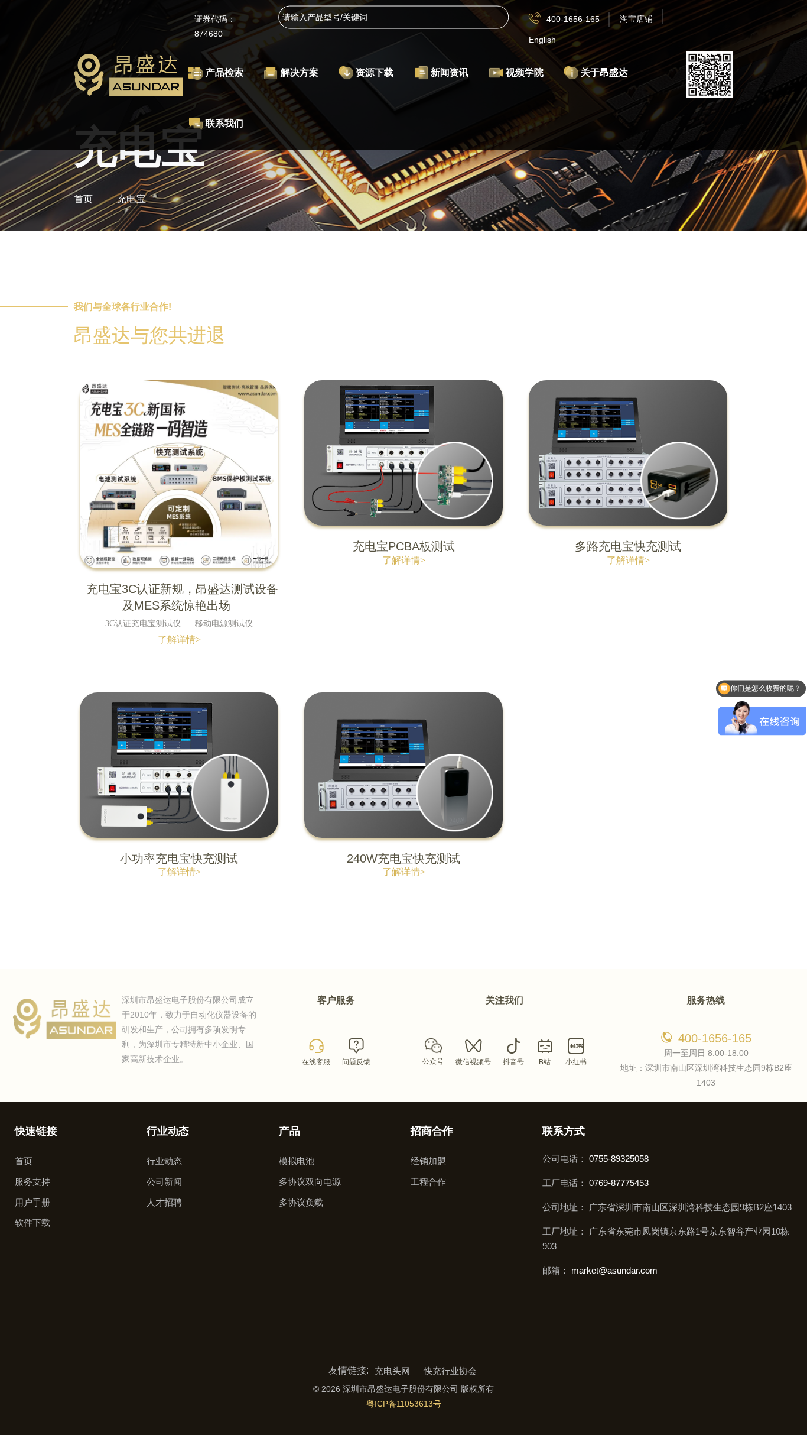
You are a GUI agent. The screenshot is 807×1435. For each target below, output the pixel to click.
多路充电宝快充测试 (628, 546)
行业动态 (164, 1161)
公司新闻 (164, 1182)
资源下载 (373, 72)
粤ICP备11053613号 (403, 1403)
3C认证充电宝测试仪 (143, 623)
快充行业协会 (450, 1371)
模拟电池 (296, 1161)
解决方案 (298, 72)
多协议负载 (301, 1202)
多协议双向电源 (310, 1182)
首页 (83, 199)
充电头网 (392, 1371)
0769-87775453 (619, 1183)
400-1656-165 (573, 19)
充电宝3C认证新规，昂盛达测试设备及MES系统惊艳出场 (182, 597)
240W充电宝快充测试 (403, 858)
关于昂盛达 (603, 72)
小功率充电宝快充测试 (179, 858)
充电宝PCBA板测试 (404, 546)
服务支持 (32, 1182)
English (542, 39)
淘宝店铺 (636, 19)
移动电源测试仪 (224, 623)
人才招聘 (164, 1202)
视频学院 (523, 72)
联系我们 (223, 123)
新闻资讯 (448, 72)
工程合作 (428, 1182)
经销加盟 (428, 1161)
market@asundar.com (614, 1270)
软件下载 (32, 1222)
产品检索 (223, 72)
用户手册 (32, 1202)
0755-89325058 (619, 1159)
